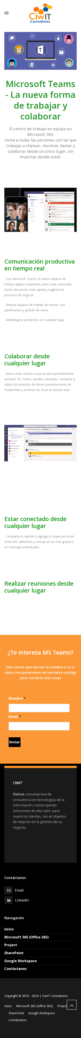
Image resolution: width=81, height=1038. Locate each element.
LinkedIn (22, 900)
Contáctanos (15, 968)
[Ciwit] (40, 13)
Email (15, 716)
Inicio (9, 929)
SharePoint (14, 953)
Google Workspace (20, 961)
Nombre (17, 698)
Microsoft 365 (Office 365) (26, 937)
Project (10, 945)
